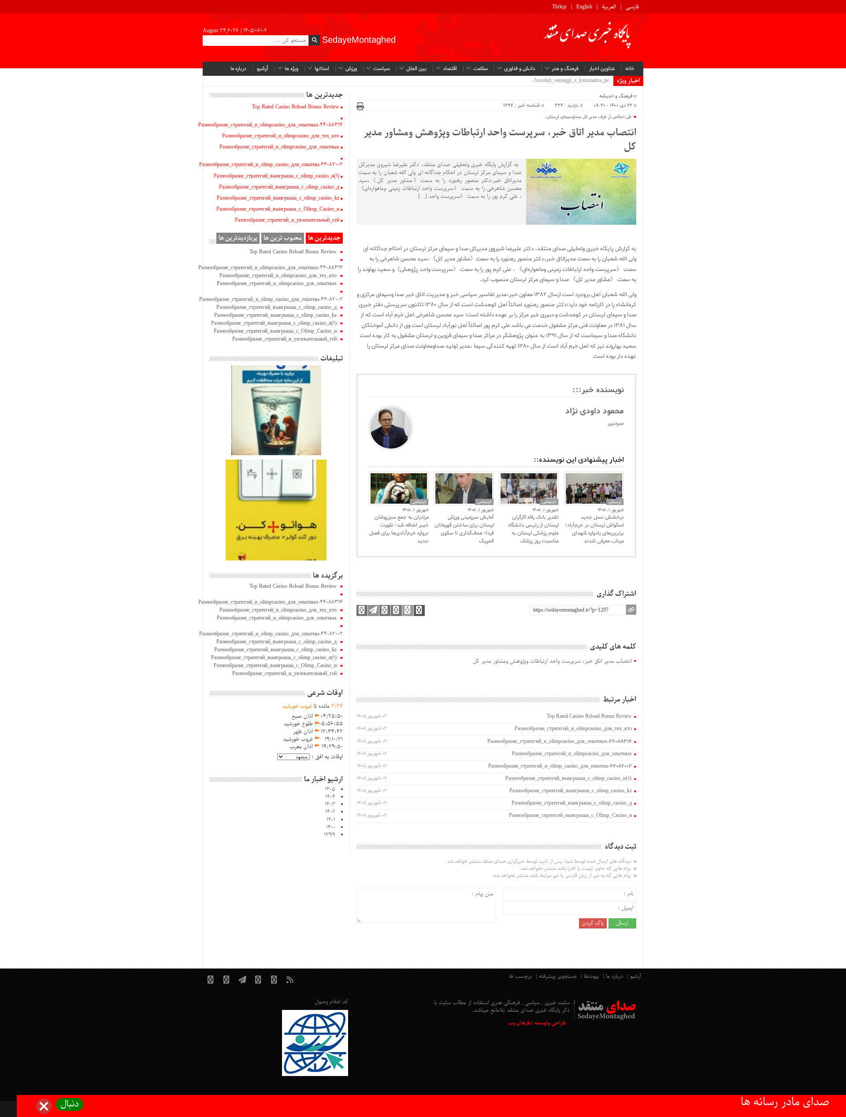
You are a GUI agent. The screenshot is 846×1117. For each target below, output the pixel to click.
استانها (322, 69)
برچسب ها (520, 976)
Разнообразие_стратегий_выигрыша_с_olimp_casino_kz (570, 791)
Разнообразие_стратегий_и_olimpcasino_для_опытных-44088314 (559, 742)
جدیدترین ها (324, 238)
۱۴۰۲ (330, 812)
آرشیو (262, 69)
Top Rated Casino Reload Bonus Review (589, 716)
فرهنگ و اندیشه (615, 96)
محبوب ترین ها (282, 238)
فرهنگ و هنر (565, 69)
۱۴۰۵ (330, 790)
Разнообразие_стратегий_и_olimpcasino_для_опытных (572, 754)
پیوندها (591, 976)
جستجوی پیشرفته (558, 976)
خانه (629, 69)
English (584, 7)
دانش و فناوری (519, 69)
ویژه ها (291, 69)
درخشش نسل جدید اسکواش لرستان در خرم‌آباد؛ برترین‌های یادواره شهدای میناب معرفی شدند (594, 529)
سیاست (381, 69)
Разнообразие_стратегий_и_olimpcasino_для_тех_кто (573, 729)
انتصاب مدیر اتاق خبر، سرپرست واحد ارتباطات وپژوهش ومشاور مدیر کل (500, 140)
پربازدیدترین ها (238, 238)
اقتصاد (450, 69)
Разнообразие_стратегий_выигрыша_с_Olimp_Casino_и (570, 816)
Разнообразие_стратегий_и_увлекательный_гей (287, 220)
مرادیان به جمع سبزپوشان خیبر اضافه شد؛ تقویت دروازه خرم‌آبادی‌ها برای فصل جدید (399, 529)
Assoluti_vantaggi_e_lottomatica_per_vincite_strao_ (554, 81)
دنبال (69, 1104)
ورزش (351, 69)
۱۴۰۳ (330, 805)
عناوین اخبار (602, 69)
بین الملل (416, 69)
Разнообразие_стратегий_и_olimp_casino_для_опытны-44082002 (560, 766)
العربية (609, 7)
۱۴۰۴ (330, 797)
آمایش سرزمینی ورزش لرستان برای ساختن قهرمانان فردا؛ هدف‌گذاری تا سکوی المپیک (464, 529)
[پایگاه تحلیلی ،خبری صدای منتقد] (587, 37)
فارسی (632, 7)
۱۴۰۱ (331, 820)
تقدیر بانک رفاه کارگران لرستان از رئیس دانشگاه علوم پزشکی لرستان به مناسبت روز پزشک (533, 529)
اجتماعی (419, 502)
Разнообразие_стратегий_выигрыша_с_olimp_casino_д (572, 803)
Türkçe (559, 7)
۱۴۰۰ (330, 827)
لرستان (615, 502)
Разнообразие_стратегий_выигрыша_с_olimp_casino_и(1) (568, 779)
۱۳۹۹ (329, 835)
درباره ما (238, 69)
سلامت (480, 69)
